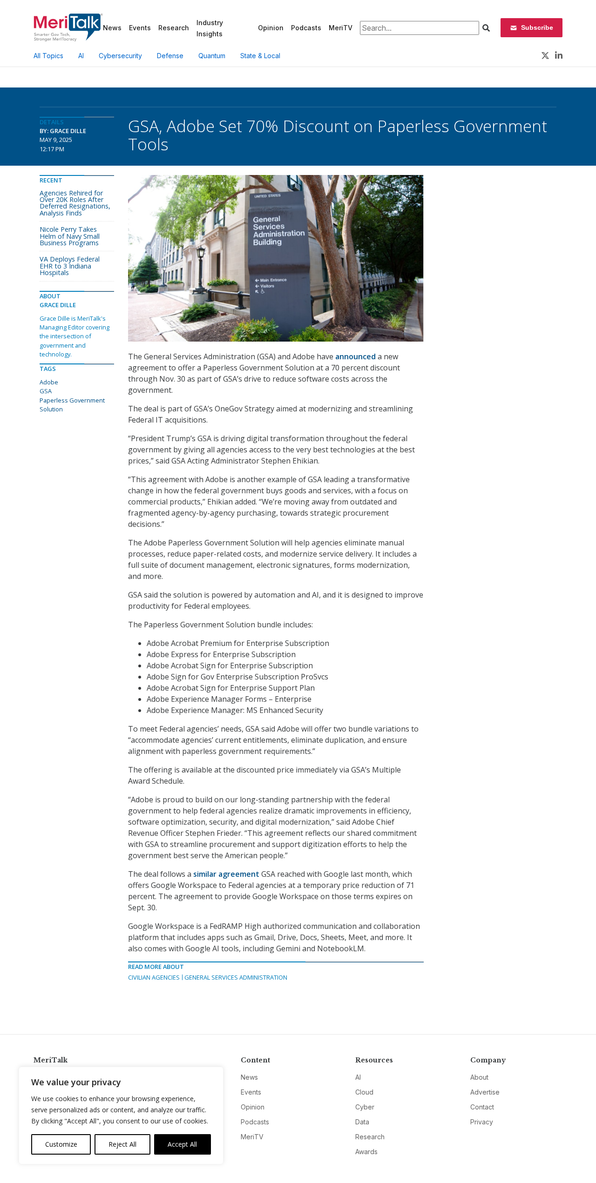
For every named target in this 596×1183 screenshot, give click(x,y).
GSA (46, 391)
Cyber (364, 1107)
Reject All (122, 1144)
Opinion (271, 28)
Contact (482, 1107)
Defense (170, 56)
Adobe (49, 382)
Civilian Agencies (154, 977)
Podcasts (306, 28)
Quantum (211, 56)
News (112, 28)
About (479, 1077)
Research (173, 28)
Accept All (182, 1144)
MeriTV (340, 28)
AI (81, 56)
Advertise (485, 1092)
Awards (366, 1152)
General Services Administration (235, 977)
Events (140, 28)
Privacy (481, 1122)
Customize (61, 1144)
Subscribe (537, 27)
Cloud (364, 1092)
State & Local (260, 56)
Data (362, 1122)
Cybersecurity (120, 56)
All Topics (48, 56)
